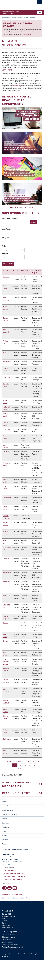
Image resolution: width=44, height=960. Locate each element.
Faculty (25, 270)
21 (10, 765)
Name (6, 270)
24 (25, 765)
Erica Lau (6, 352)
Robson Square (7, 942)
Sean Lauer (7, 377)
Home (4, 801)
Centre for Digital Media (10, 945)
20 (39, 761)
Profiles (22, 898)
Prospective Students (17, 17)
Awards (4, 819)
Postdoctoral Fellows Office (14, 873)
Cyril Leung (7, 739)
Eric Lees (6, 641)
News (4, 918)
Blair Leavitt (7, 497)
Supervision (6, 823)
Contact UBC (6, 914)
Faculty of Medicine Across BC (12, 947)
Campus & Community (9, 814)
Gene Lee (6, 559)
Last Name (6, 229)
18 (28, 761)
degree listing (16, 85)
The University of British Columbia (16, 4)
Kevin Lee (6, 582)
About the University (9, 916)
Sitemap (15, 898)
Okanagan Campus (8, 937)
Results (5, 253)
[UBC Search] (39, 2)
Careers (4, 923)
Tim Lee (5, 623)
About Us (5, 839)
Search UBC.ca (7, 927)
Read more (25, 34)
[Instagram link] (4, 888)
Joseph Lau (7, 361)
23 (20, 765)
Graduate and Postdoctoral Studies (22, 850)
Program (5, 237)
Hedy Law (6, 429)
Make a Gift (6, 925)
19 (34, 761)
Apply (4, 844)
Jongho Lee (7, 572)
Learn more (7, 70)
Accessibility (6, 956)
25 (30, 765)
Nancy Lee (6, 595)
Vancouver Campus (8, 935)
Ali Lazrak (6, 451)
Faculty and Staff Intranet (13, 879)
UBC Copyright (32, 954)
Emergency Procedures (9, 954)
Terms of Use (22, 954)
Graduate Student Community (14, 876)
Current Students (7, 810)
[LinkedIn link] (9, 888)
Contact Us (6, 864)
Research (29, 898)
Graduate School (6, 17)
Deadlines (5, 827)
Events (4, 921)
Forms (4, 831)
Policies (4, 835)
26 (35, 765)
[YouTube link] (14, 888)
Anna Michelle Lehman (5, 661)
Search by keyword (9, 218)
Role (4, 246)
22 (15, 765)
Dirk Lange (6, 277)
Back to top (6, 898)
